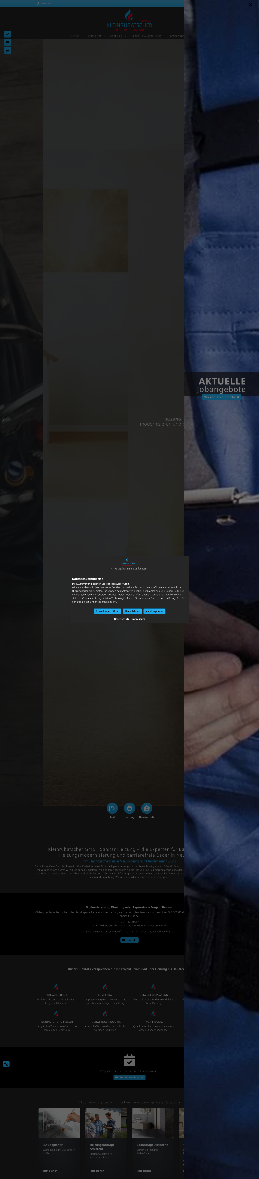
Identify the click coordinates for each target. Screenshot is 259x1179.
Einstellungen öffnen (107, 611)
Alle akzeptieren (154, 611)
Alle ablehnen (132, 611)
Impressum (138, 619)
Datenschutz (121, 619)
